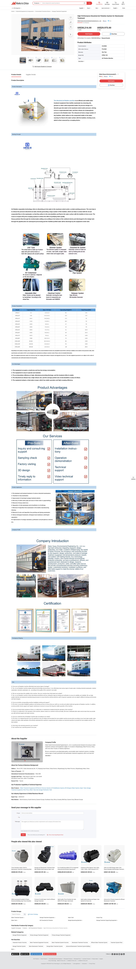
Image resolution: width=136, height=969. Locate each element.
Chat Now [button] (114, 34)
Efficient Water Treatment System (99, 942)
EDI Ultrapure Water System (72, 788)
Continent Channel (86, 958)
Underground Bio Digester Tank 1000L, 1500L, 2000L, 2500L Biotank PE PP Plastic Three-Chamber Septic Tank (90, 869)
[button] (84, 3)
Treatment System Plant (116, 942)
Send (23, 834)
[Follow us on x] (115, 954)
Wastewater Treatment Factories (80, 942)
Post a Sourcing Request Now (55, 835)
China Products (44, 958)
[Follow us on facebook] (112, 954)
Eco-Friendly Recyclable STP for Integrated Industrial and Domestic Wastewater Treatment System (68, 869)
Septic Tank (83, 788)
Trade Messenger (36, 954)
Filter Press (26, 790)
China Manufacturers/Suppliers (55, 958)
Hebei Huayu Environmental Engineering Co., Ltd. (89, 21)
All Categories (16, 8)
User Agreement (76, 963)
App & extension (105, 8)
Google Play (25, 954)
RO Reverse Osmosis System (43, 788)
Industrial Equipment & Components (25, 11)
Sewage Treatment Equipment (59, 11)
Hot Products (36, 958)
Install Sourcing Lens (50, 954)
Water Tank (33, 790)
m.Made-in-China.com (71, 960)
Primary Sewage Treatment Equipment (61, 935)
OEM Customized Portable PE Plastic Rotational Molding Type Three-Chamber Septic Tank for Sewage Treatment (21, 901)
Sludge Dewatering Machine (75, 920)
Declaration (84, 963)
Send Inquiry (88, 34)
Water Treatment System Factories (60, 942)
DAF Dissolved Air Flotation (46, 920)
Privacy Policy (92, 963)
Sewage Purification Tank (45, 790)
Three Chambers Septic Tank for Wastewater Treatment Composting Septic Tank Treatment (21, 869)
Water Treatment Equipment (27, 788)
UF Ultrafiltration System (57, 788)
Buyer (88, 8)
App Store (15, 954)
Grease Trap (99, 917)
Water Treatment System (17, 917)
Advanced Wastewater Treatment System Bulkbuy (78, 946)
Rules (123, 8)
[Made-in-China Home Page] (19, 3)
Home (12, 11)
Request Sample (106, 38)
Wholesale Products (68, 958)
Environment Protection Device (42, 11)
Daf (37, 790)
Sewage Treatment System (19, 946)
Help (96, 8)
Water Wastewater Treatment (36, 946)
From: (18, 813)
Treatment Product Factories (20, 942)
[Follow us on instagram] (117, 954)
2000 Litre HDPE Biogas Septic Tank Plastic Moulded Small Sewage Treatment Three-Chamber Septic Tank (114, 869)
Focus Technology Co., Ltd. (57, 963)
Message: (17, 821)
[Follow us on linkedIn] (124, 954)
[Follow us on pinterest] (121, 954)
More (12, 949)
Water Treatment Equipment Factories (39, 942)
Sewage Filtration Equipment (20, 935)
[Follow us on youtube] (119, 954)
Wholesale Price (77, 958)
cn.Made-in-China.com (83, 960)
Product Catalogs (33, 914)
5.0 (101, 76)
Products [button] (36, 3)
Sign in (123, 4)
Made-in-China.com (61, 960)
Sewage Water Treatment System (55, 946)
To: (19, 817)
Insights (101, 958)
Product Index (95, 958)
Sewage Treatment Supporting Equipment (106, 920)
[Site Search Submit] (89, 3)
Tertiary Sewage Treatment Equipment (39, 935)
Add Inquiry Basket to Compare (43, 66)
